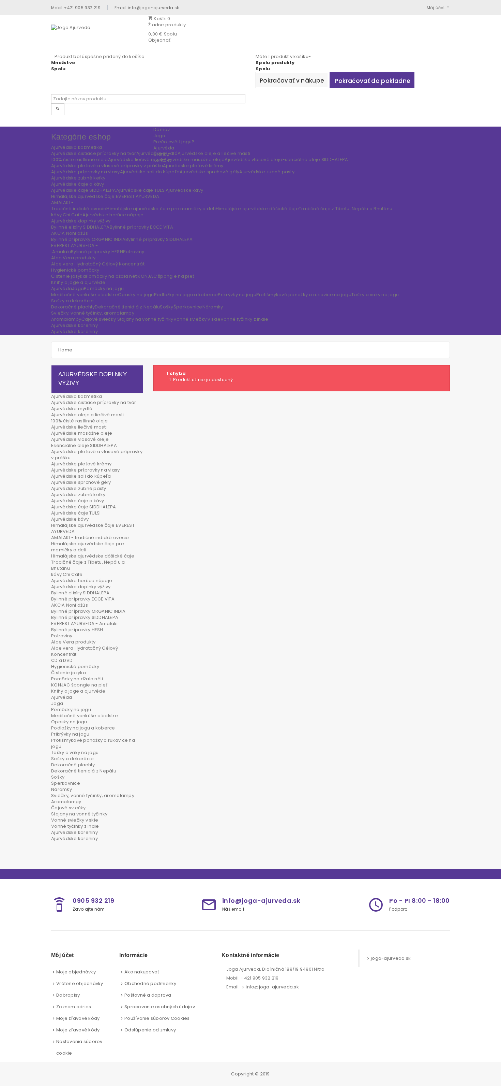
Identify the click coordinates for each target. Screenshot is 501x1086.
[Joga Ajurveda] (97, 35)
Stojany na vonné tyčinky (79, 814)
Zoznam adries (73, 1006)
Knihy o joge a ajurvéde (78, 691)
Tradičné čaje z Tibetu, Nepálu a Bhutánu (88, 565)
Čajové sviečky (68, 808)
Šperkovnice (65, 783)
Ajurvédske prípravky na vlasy (85, 470)
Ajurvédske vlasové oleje (80, 439)
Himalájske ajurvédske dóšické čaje (92, 556)
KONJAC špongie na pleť (79, 685)
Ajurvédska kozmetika (76, 396)
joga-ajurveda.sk (391, 958)
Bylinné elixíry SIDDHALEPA (80, 593)
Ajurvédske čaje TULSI (76, 513)
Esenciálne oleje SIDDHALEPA (84, 445)
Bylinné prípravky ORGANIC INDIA (88, 611)
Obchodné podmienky (150, 983)
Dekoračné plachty (73, 765)
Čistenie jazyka (68, 672)
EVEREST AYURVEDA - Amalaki (84, 623)
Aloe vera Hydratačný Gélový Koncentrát (84, 651)
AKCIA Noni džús (69, 605)
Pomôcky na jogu (71, 709)
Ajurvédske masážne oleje (81, 433)
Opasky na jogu (69, 722)
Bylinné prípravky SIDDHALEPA (84, 617)
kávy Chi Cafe (66, 574)
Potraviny (61, 636)
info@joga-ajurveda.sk (272, 987)
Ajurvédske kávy (70, 519)
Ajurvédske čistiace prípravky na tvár (93, 402)
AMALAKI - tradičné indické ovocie (90, 537)
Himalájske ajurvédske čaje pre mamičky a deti (87, 546)
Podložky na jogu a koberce (83, 728)
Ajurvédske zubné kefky (78, 494)
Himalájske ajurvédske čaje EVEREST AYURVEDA (93, 528)
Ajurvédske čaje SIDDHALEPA (83, 507)
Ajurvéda (61, 697)
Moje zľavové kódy (78, 1018)
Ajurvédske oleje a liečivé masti (87, 414)
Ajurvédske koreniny (74, 838)
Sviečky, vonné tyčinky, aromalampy (92, 795)
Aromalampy (66, 801)
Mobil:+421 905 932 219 (76, 7)
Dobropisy (68, 995)
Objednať (159, 40)
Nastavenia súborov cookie (79, 1047)
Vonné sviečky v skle (74, 820)
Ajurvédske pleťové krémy (81, 464)
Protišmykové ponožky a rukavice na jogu (93, 743)
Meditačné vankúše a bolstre (84, 715)
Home (65, 350)
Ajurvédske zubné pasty (78, 488)
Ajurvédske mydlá (71, 408)
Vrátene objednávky (79, 983)
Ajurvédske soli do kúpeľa (81, 476)
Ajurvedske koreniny (74, 832)
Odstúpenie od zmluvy (150, 1030)
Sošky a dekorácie (72, 758)
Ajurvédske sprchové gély (81, 482)
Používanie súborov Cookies (157, 1018)
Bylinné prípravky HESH (77, 629)
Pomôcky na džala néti (77, 679)
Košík (159, 18)
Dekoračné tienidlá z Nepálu (83, 771)
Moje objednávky (76, 972)
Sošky (57, 777)
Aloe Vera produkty (73, 642)
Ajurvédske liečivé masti (79, 427)
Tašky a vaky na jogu (74, 752)
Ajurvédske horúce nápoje (81, 580)
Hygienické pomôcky (75, 666)
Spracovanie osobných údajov (159, 1006)
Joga (57, 703)
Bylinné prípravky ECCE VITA (83, 599)
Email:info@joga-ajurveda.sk (147, 7)
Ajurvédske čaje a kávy (77, 500)
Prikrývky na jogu (70, 734)
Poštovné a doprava (147, 995)
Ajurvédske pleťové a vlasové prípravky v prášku (96, 454)
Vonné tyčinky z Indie (75, 826)
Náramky (61, 789)
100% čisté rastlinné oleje (79, 421)
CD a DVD (62, 660)
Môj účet (436, 7)
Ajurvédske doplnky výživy (81, 586)
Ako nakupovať (141, 972)
